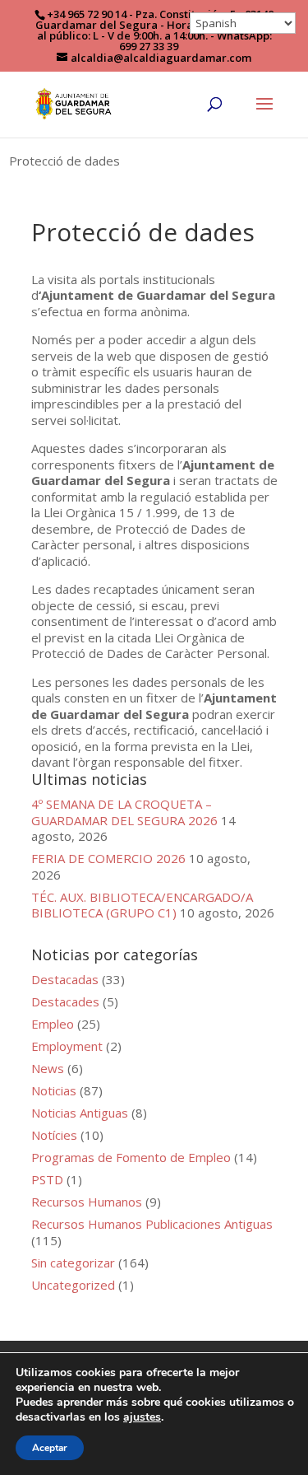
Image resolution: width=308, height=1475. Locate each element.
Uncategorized (73, 1285)
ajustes (142, 1417)
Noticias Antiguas (79, 1112)
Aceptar (49, 1447)
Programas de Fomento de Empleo (131, 1157)
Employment (67, 1046)
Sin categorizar (73, 1262)
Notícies (54, 1135)
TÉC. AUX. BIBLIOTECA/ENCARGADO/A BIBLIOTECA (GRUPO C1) (142, 905)
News (47, 1068)
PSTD (47, 1179)
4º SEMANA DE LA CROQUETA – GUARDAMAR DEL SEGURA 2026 (124, 812)
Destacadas (65, 979)
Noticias (53, 1090)
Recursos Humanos (86, 1201)
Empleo (52, 1023)
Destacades (65, 1001)
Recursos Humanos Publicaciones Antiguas (152, 1224)
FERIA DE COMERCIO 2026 (108, 858)
